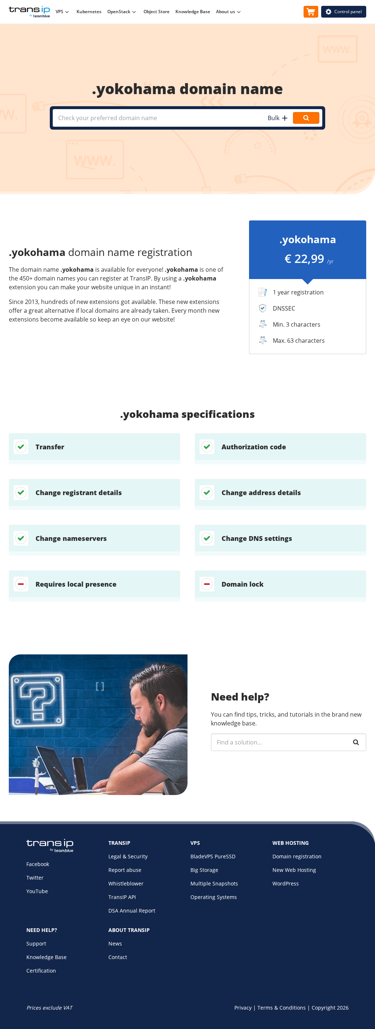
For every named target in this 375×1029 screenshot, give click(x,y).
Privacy (243, 1007)
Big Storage (204, 869)
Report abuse (124, 869)
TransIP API (122, 897)
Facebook (37, 864)
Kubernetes (89, 11)
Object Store (157, 11)
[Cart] (311, 12)
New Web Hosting (294, 869)
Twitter (35, 877)
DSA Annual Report (131, 910)
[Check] (306, 118)
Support (36, 943)
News (115, 943)
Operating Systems (213, 897)
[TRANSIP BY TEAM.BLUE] (49, 850)
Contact (117, 957)
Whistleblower (126, 883)
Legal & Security (128, 856)
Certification (41, 970)
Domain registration (297, 856)
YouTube (37, 891)
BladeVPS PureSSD (212, 856)
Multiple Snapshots (214, 883)
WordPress (285, 883)
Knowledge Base (192, 11)
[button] (277, 118)
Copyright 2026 (330, 1007)
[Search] (356, 742)
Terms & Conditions (281, 1007)
